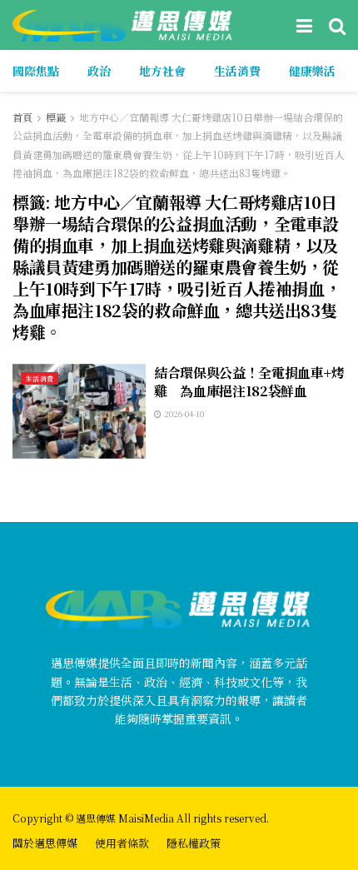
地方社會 (162, 70)
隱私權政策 (194, 843)
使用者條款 (122, 843)
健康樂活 (312, 70)
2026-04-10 (183, 413)
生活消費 (237, 70)
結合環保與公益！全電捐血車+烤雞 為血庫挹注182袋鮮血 (249, 381)
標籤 (56, 117)
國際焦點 (35, 70)
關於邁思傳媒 (44, 843)
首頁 (22, 117)
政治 (99, 70)
